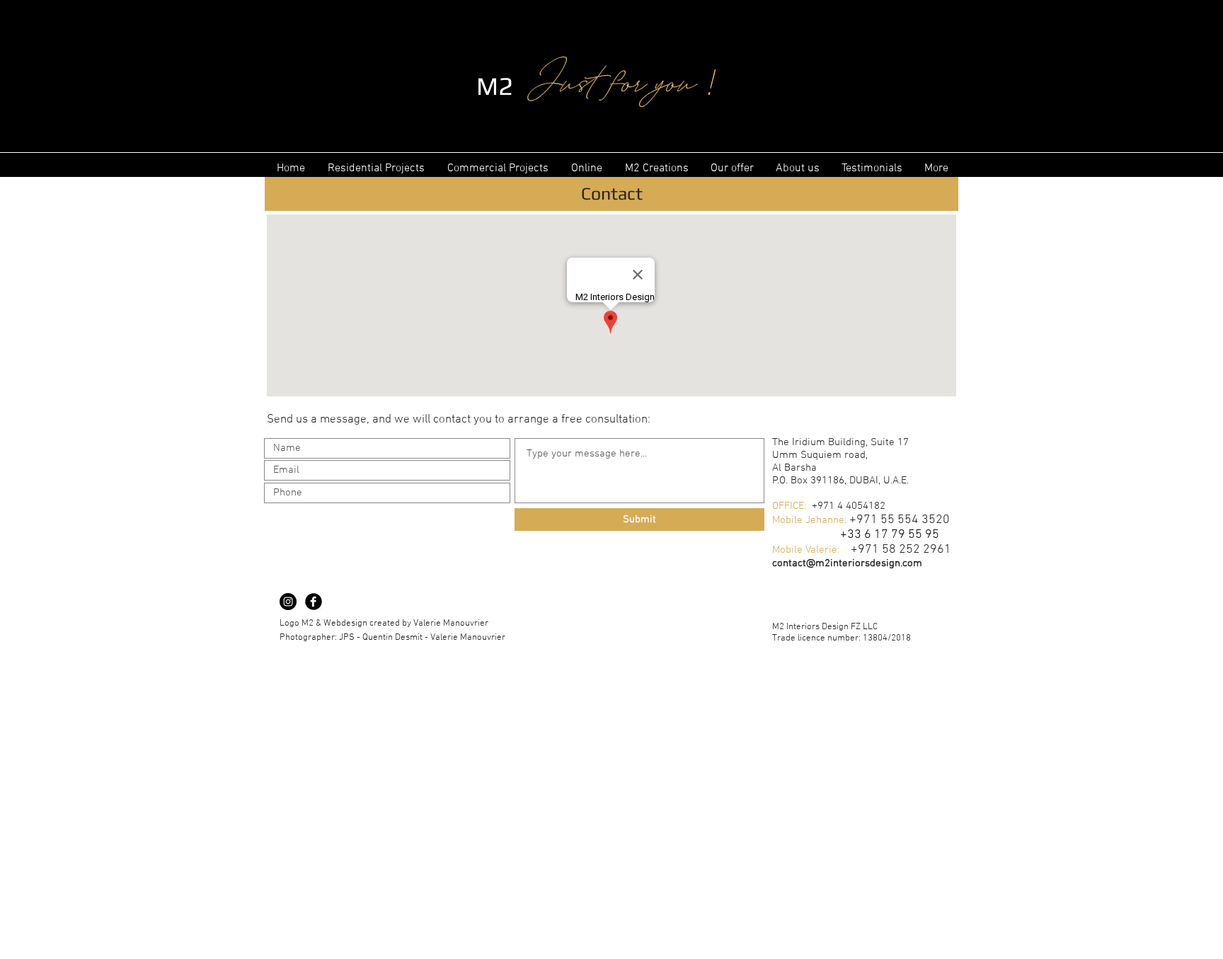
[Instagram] (288, 601)
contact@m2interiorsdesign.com (847, 563)
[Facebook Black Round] (313, 601)
